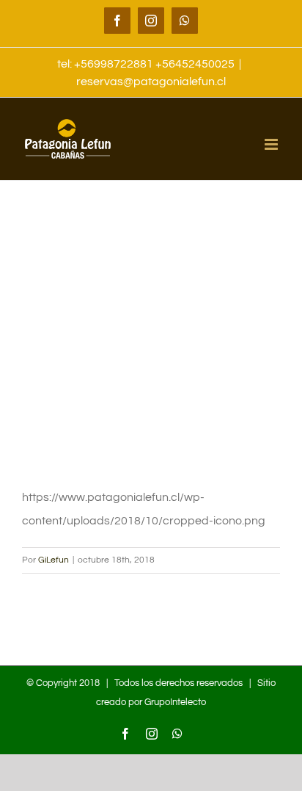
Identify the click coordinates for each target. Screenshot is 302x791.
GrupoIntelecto (175, 702)
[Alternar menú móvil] (272, 144)
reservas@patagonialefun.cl (151, 81)
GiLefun (53, 560)
